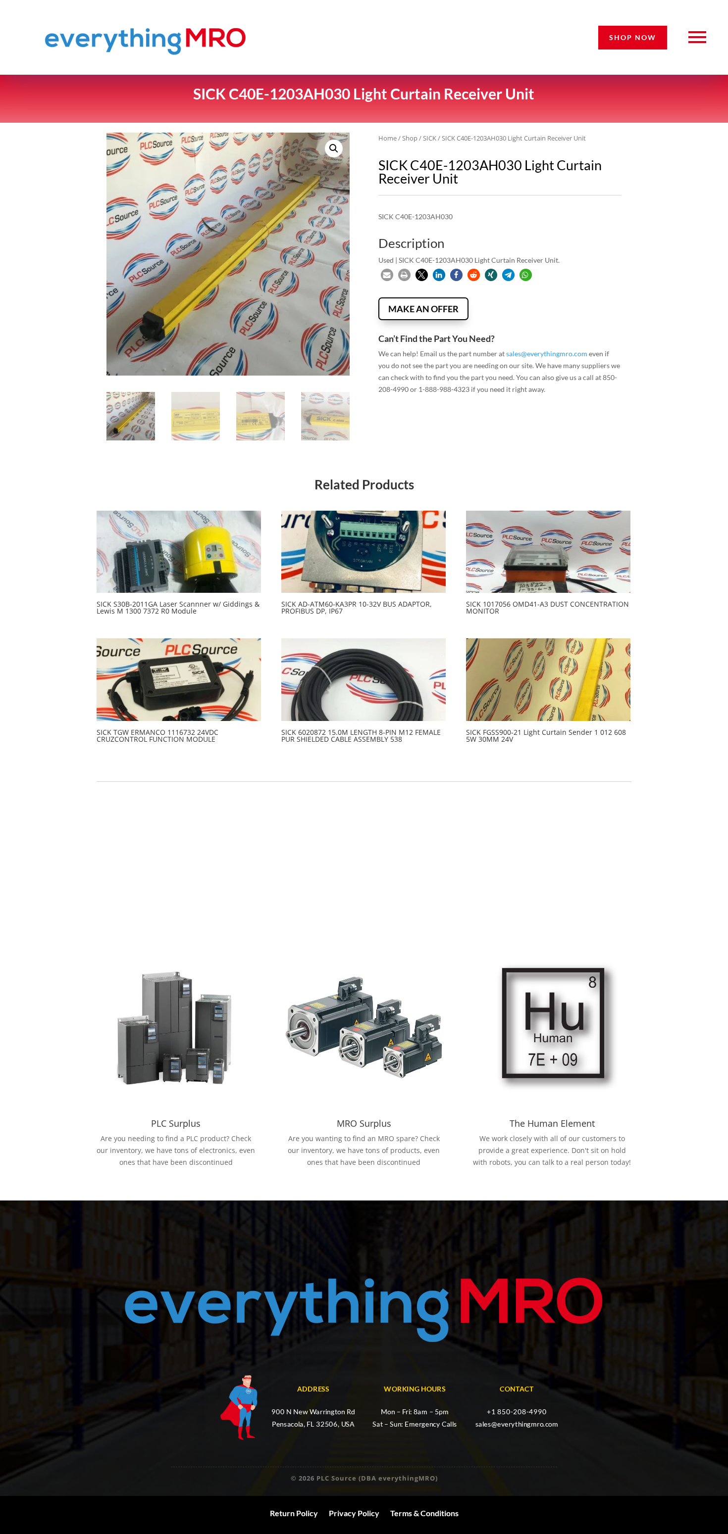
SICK (429, 138)
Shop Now (632, 37)
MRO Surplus (364, 1123)
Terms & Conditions (424, 1513)
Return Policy (294, 1513)
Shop (409, 138)
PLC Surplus (176, 1123)
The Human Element (552, 1123)
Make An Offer (423, 308)
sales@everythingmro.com (546, 353)
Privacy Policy (354, 1513)
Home (387, 138)
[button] (334, 148)
